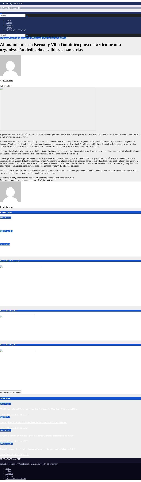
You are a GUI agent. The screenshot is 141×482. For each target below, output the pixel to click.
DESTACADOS (23, 38)
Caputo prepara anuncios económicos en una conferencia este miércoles (33, 422)
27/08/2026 (5, 414)
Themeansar (52, 464)
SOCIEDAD (60, 38)
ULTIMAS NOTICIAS (16, 30)
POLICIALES (37, 38)
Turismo (9, 28)
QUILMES (49, 38)
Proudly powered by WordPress (14, 464)
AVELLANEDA (8, 38)
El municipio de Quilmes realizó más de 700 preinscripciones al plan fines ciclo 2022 (37, 178)
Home (8, 20)
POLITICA (5, 417)
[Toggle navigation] (1, 13)
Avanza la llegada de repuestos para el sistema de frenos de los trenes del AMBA (37, 223)
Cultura (9, 23)
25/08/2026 (5, 441)
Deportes (9, 25)
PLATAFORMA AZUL (10, 8)
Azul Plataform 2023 (22, 228)
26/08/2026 (5, 428)
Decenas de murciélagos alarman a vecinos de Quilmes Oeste (26, 180)
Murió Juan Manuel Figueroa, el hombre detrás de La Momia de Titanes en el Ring (39, 409)
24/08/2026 (5, 454)
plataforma (8, 80)
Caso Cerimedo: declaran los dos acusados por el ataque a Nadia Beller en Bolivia (38, 236)
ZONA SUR (5, 404)
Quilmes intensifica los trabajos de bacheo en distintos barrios (28, 250)
